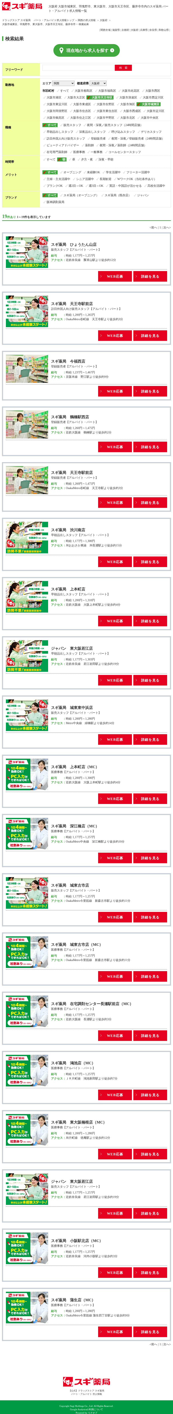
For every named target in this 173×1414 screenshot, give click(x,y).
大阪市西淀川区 (153, 97)
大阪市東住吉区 (107, 110)
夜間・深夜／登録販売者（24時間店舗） (138, 138)
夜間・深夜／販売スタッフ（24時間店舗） (115, 125)
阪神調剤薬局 (55, 201)
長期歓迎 (105, 178)
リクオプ (92, 1413)
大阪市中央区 (149, 117)
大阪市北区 (127, 117)
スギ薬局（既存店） (118, 195)
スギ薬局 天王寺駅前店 (72, 304)
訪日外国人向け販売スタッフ (66, 138)
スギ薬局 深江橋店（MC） (75, 826)
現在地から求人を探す (87, 50)
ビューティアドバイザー (63, 145)
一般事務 (97, 152)
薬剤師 (89, 145)
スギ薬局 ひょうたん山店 (74, 244)
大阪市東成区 (82, 104)
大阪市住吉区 (82, 110)
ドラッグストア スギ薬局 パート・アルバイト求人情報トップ (38, 20)
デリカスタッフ (151, 131)
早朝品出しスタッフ (60, 131)
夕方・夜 (87, 159)
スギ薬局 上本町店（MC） (75, 767)
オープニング (72, 172)
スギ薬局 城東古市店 (70, 885)
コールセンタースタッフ (124, 152)
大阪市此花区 (130, 90)
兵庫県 (144, 30)
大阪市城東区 (150, 104)
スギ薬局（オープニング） (81, 195)
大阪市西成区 (132, 110)
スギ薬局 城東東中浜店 (72, 708)
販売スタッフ (72, 125)
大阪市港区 (54, 97)
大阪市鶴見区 (55, 117)
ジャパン (143, 195)
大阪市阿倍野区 (57, 110)
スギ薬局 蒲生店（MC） (73, 1300)
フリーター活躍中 (138, 172)
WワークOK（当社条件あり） (137, 178)
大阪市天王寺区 (102, 97)
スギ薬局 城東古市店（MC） (77, 944)
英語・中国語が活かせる (125, 185)
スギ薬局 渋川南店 (68, 530)
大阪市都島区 (83, 90)
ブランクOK (55, 185)
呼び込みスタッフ (123, 131)
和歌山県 (164, 30)
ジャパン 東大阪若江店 (72, 648)
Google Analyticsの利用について (86, 1409)
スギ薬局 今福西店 (68, 361)
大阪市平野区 (105, 117)
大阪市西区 (152, 90)
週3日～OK (96, 185)
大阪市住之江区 (80, 117)
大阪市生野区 (105, 104)
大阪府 (103, 20)
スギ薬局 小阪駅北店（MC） (77, 1241)
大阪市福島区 (107, 90)
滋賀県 (116, 30)
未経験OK (93, 172)
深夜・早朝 (106, 159)
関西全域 (105, 30)
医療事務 (79, 152)
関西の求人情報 (87, 20)
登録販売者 (98, 138)
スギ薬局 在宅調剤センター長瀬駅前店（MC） (92, 1004)
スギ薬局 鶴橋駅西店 (70, 417)
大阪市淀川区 (155, 110)
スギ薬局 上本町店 (68, 589)
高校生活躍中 (156, 185)
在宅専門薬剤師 (57, 152)
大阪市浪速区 (128, 97)
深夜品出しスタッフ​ (92, 131)
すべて (64, 90)
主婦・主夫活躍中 (58, 178)
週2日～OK (76, 185)
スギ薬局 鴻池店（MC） (73, 1063)
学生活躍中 (113, 172)
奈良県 (153, 30)
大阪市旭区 (127, 104)
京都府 (125, 30)
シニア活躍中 (85, 178)
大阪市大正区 (76, 97)
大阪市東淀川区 (57, 104)
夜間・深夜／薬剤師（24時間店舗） (123, 145)
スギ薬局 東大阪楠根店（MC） (79, 1122)
